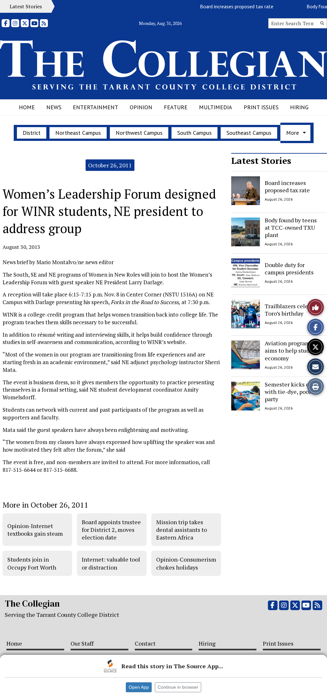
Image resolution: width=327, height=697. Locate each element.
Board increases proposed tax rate (231, 6)
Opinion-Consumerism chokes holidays (186, 563)
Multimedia (215, 107)
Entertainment (95, 107)
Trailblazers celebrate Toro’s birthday (293, 309)
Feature (175, 107)
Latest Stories (261, 160)
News (53, 107)
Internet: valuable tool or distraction (111, 563)
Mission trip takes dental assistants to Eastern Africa (181, 529)
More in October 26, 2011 (45, 505)
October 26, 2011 (110, 165)
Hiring (299, 107)
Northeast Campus (78, 132)
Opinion (141, 107)
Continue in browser (178, 687)
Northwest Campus (139, 132)
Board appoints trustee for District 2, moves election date (111, 529)
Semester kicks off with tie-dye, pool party (289, 391)
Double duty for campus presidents (289, 268)
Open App (139, 687)
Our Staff (82, 643)
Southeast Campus (248, 132)
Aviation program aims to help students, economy (293, 350)
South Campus (194, 132)
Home (27, 107)
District (32, 132)
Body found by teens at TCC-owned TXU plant (291, 227)
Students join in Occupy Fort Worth (31, 563)
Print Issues (261, 107)
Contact (145, 643)
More (292, 132)
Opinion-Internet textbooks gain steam (35, 529)
